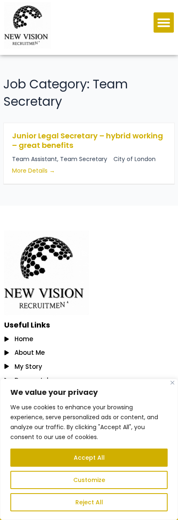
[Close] (172, 383)
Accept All (89, 458)
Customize (89, 480)
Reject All (89, 502)
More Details (30, 170)
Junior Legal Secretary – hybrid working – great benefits (87, 140)
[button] (164, 22)
